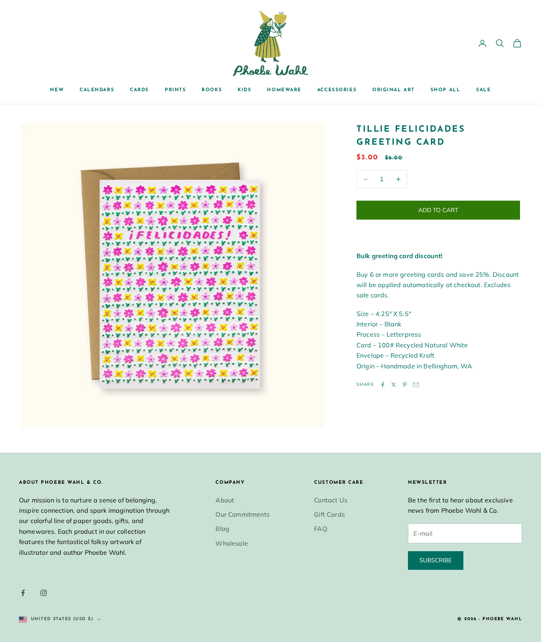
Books (212, 90)
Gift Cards (329, 514)
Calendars (97, 90)
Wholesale (231, 543)
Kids (244, 90)
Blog (222, 529)
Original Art (393, 90)
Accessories (336, 90)
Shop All (445, 90)
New (57, 90)
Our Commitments (242, 514)
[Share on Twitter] (394, 384)
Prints (175, 90)
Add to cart (438, 210)
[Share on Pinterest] (405, 384)
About (224, 500)
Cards (139, 90)
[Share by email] (416, 384)
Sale (483, 90)
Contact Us (330, 500)
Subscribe (435, 560)
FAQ (320, 529)
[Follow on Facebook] (23, 593)
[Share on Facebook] (382, 384)
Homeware (284, 90)
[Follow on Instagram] (44, 593)
